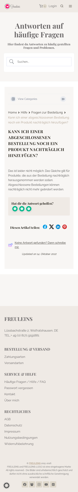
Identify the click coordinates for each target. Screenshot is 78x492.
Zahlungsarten (14, 357)
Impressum (12, 431)
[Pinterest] (53, 484)
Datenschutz (13, 425)
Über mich (11, 400)
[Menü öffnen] (70, 6)
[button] (6, 485)
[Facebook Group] (32, 484)
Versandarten (14, 363)
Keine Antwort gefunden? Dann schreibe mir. (40, 245)
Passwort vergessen (18, 388)
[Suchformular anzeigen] (62, 6)
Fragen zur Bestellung (47, 112)
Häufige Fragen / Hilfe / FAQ (25, 382)
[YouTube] (46, 484)
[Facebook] (25, 484)
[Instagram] (39, 484)
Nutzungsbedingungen (21, 437)
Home (12, 112)
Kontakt (9, 394)
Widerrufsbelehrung (19, 444)
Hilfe (24, 112)
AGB (7, 419)
